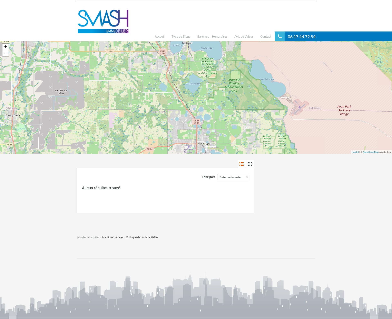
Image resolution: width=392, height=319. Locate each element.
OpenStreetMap (371, 152)
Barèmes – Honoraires (212, 36)
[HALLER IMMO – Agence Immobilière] (103, 23)
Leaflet (355, 152)
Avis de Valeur (243, 36)
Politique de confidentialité (142, 237)
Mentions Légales (112, 237)
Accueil (160, 36)
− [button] (5, 53)
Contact (265, 36)
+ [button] (5, 46)
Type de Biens (181, 36)
